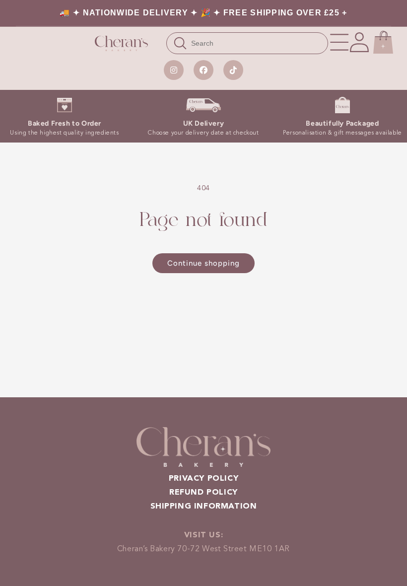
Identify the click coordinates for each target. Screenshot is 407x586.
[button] (339, 42)
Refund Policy (203, 493)
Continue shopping (203, 263)
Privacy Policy (203, 479)
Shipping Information (203, 507)
